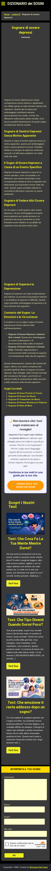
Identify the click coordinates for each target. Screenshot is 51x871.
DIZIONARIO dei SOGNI (25, 4)
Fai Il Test (13, 583)
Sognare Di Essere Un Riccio (22, 396)
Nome (7, 804)
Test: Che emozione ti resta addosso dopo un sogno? (25, 707)
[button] (3, 3)
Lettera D (15, 14)
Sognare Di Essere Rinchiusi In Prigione (27, 402)
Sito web (8, 829)
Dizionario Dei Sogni (38, 867)
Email (7, 817)
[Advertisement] (25, 68)
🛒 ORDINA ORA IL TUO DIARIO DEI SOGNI (25, 485)
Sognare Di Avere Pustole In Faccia (25, 393)
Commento (9, 777)
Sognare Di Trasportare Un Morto (24, 399)
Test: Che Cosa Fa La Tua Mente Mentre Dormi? (25, 543)
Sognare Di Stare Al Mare (20, 405)
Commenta (25, 37)
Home (7, 14)
